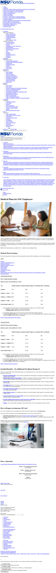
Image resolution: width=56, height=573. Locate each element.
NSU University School (11, 40)
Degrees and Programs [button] (8, 143)
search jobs (3, 490)
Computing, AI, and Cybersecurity (13, 46)
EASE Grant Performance (9, 527)
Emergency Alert (7, 524)
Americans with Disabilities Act (7, 262)
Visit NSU (5, 549)
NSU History (9, 116)
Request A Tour (4, 551)
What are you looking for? (9, 130)
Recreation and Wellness (11, 78)
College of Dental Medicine (9, 13)
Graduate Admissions (7, 19)
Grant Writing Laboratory (11, 93)
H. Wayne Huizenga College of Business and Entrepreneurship (16, 20)
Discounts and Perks (5, 264)
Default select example (5, 514)
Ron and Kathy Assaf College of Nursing (12, 22)
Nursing (7, 52)
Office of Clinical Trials (11, 95)
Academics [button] (5, 31)
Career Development (10, 79)
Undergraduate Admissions (9, 25)
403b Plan (22, 272)
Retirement (3, 272)
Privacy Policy (16, 553)
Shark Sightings (9, 72)
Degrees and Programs (11, 35)
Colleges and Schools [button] (8, 146)
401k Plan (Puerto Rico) (15, 272)
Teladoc (5, 403)
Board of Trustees (10, 125)
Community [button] (5, 99)
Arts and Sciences (10, 43)
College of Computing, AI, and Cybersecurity (13, 11)
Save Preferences (4, 571)
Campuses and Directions (11, 117)
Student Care (9, 82)
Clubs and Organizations (11, 75)
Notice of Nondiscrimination (43, 553)
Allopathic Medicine (10, 42)
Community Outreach (10, 101)
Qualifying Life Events (5, 270)
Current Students (7, 523)
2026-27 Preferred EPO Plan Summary (9, 363)
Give (2, 29)
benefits (2, 501)
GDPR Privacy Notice (25, 553)
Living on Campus (10, 74)
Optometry (8, 53)
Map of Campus (6, 538)
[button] (10, 129)
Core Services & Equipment (12, 90)
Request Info (6, 29)
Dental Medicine (9, 47)
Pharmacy (8, 56)
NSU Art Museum (10, 105)
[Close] (1, 559)
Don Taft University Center (12, 106)
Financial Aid (9, 63)
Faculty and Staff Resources (9, 529)
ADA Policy (33, 553)
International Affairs (10, 64)
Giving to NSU (6, 531)
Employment (6, 525)
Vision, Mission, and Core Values (13, 115)
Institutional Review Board (12, 94)
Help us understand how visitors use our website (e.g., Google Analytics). (16, 567)
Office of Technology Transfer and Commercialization (17, 98)
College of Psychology (8, 15)
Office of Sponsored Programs (12, 96)
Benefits (5, 194)
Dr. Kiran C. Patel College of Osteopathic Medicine (14, 18)
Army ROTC (9, 67)
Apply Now (11, 29)
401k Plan (7, 272)
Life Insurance (4, 268)
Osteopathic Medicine (10, 54)
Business (8, 44)
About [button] (4, 111)
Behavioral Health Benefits (9, 375)
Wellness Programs (5, 273)
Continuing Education (11, 37)
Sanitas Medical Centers (8, 392)
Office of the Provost (10, 33)
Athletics (5, 518)
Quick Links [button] (6, 177)
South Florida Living (10, 80)
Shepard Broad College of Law (10, 24)
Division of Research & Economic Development (16, 88)
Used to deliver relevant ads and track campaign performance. (14, 570)
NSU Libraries (6, 536)
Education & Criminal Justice (12, 48)
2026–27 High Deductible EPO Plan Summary (11, 317)
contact (2, 503)
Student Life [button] (6, 69)
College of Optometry (8, 14)
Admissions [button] (5, 58)
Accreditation (9, 120)
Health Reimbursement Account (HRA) (12, 378)
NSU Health (8, 103)
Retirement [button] (3, 271)
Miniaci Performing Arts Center (13, 110)
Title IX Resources (7, 545)
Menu (2, 258)
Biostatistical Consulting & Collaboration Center (16, 91)
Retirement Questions (16, 464)
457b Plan (26, 272)
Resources (8, 119)
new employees (4, 495)
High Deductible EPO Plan (6, 276)
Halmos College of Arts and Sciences (11, 21)
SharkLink (5, 8)
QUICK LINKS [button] (4, 4)
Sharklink (5, 544)
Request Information (7, 542)
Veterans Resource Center (8, 547)
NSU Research (9, 85)
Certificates (8, 38)
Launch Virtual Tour (11, 551)
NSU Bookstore (6, 519)
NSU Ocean (8, 86)
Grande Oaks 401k (33, 272)
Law (7, 51)
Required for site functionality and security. (10, 564)
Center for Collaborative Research (13, 89)
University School (7, 26)
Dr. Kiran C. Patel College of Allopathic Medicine (14, 16)
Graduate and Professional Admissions (14, 62)
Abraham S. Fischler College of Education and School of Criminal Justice (19, 9)
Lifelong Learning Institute (12, 108)
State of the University (11, 122)
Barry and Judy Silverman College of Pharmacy (13, 10)
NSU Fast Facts (9, 121)
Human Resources (7, 193)
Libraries (8, 104)
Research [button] (5, 83)
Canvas (4, 6)
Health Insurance (4, 266)
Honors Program (9, 49)
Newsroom (8, 124)
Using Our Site (9, 553)
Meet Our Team (33, 464)
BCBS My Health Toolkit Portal (29, 415)
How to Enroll (4, 267)
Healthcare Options (41, 272)
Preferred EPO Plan (5, 322)
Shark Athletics (9, 73)
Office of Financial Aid (8, 530)
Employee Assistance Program (7, 265)
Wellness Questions (25, 464)
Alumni (7, 109)
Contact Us (8, 126)
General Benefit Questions (6, 464)
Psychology (8, 57)
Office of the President (11, 114)
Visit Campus (9, 68)
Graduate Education (10, 36)
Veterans (8, 65)
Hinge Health (6, 381)
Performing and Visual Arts (12, 77)
